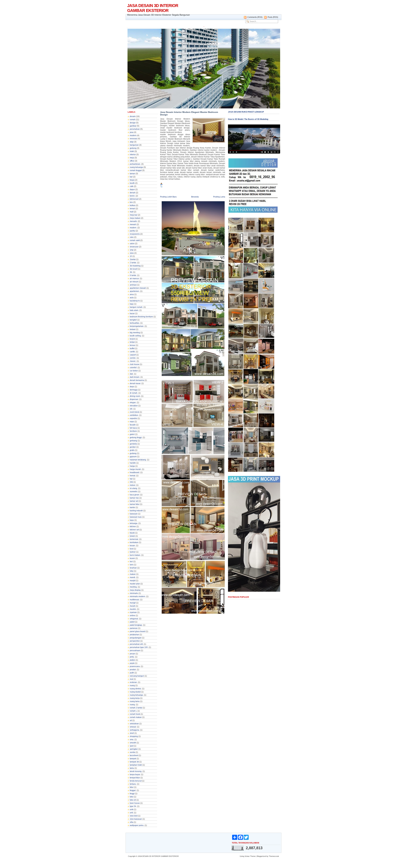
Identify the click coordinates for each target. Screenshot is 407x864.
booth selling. (135, 336)
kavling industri (136, 510)
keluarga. (134, 523)
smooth (133, 743)
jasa (131, 132)
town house (135, 803)
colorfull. (133, 367)
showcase (134, 247)
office (132, 161)
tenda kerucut (135, 781)
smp (131, 250)
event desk (134, 412)
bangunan (134, 145)
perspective (135, 641)
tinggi (132, 793)
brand (132, 339)
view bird (134, 816)
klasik (132, 533)
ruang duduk (135, 692)
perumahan (135, 129)
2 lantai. (133, 263)
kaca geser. (135, 495)
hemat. (133, 476)
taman (132, 173)
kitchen (133, 526)
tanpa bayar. (135, 774)
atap (132, 142)
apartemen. (135, 291)
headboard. (135, 472)
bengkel (133, 320)
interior (133, 154)
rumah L (133, 711)
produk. (133, 669)
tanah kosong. (136, 771)
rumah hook (135, 714)
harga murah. (135, 469)
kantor (132, 507)
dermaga (134, 390)
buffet (132, 348)
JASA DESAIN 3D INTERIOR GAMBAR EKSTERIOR (152, 8)
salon (132, 243)
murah (132, 606)
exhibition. (134, 415)
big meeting (135, 332)
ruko (132, 237)
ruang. (132, 704)
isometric (134, 491)
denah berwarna (137, 380)
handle (133, 463)
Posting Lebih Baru (168, 197)
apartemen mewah (138, 288)
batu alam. (134, 310)
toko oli (133, 800)
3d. (131, 272)
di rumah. (134, 393)
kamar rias (134, 498)
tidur (132, 787)
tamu (132, 768)
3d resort (133, 269)
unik (131, 809)
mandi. (133, 577)
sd (131, 720)
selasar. (133, 727)
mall (131, 212)
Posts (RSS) (273, 17)
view (132, 253)
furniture (133, 431)
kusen (132, 558)
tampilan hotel (136, 765)
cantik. (132, 352)
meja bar (133, 215)
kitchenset (134, 199)
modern (133, 135)
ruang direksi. (135, 689)
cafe (131, 186)
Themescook (274, 856)
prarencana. (135, 666)
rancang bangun (137, 676)
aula (132, 297)
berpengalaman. (137, 326)
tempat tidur (135, 778)
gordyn (133, 447)
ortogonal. (134, 619)
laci (131, 561)
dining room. (135, 396)
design (133, 123)
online (132, 615)
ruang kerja (135, 698)
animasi (133, 285)
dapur (132, 189)
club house (134, 364)
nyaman (133, 612)
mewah (133, 224)
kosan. (132, 545)
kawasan (134, 514)
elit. (131, 409)
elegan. (133, 402)
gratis (132, 450)
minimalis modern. (138, 596)
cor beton (134, 371)
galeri (132, 434)
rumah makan (136, 717)
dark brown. (135, 377)
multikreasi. (135, 600)
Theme (252, 856)
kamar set (134, 501)
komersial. (134, 539)
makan (133, 574)
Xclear (247, 856)
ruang (132, 685)
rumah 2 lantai (136, 708)
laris (131, 565)
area (132, 294)
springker (134, 749)
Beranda (195, 197)
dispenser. (134, 399)
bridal (132, 342)
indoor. (133, 485)
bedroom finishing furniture (141, 317)
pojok (132, 663)
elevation (134, 406)
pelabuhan (134, 634)
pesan (132, 654)
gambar (133, 126)
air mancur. (134, 278)
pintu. (132, 657)
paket (132, 622)
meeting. (133, 587)
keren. (132, 196)
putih (132, 673)
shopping (134, 736)
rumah (132, 119)
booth (132, 183)
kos (131, 202)
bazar (132, 313)
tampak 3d (134, 762)
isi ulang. (134, 488)
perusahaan (135, 650)
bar (131, 177)
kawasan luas (136, 517)
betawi (132, 329)
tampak (133, 758)
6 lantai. (133, 275)
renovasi (133, 139)
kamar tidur (134, 504)
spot (131, 746)
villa (131, 822)
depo (132, 387)
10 (131, 256)
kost (131, 549)
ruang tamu (135, 701)
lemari (132, 208)
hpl (131, 479)
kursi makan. (135, 555)
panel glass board (137, 631)
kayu (132, 520)
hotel (132, 151)
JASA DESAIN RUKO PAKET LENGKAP (246, 112)
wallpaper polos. (137, 825)
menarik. (133, 221)
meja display (135, 590)
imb (131, 482)
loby (131, 571)
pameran (134, 628)
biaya (132, 180)
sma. (132, 739)
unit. (131, 813)
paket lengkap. (136, 625)
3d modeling (135, 266)
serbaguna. (135, 730)
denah (132, 193)
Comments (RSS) (254, 17)
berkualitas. (135, 323)
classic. (133, 361)
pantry (132, 231)
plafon (132, 660)
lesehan (133, 568)
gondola (133, 444)
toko (131, 797)
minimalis (134, 593)
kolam (132, 536)
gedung (133, 148)
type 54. (133, 806)
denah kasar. (135, 383)
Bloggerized (261, 856)
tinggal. (133, 790)
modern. (133, 228)
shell (132, 733)
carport (133, 355)
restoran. (133, 682)
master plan (135, 584)
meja (132, 158)
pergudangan (135, 638)
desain (133, 116)
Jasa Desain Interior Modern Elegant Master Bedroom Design (189, 113)
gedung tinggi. (136, 437)
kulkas (132, 205)
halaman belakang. (138, 460)
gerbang (133, 441)
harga (132, 466)
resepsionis (135, 234)
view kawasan (136, 819)
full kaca (133, 428)
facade (133, 425)
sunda (132, 752)
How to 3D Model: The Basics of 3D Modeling (248, 119)
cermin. (133, 358)
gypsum (133, 456)
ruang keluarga (136, 167)
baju (132, 304)
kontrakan (134, 542)
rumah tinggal (136, 170)
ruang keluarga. (136, 695)
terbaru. (133, 784)
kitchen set (134, 530)
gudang (133, 453)
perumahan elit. (136, 644)
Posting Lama (219, 197)
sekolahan (134, 724)
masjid (132, 580)
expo (132, 421)
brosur (132, 345)
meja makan (135, 218)
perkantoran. (135, 164)
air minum (134, 282)
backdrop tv (135, 301)
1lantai (133, 259)
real (131, 679)
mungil (133, 603)
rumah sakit (135, 240)
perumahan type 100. (139, 647)
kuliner (133, 552)
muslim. (133, 609)
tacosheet (134, 755)
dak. (131, 374)
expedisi (133, 418)
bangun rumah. (136, 307)
